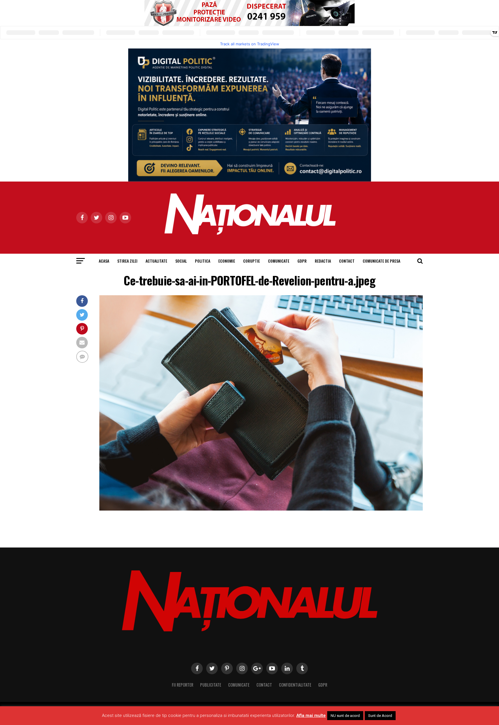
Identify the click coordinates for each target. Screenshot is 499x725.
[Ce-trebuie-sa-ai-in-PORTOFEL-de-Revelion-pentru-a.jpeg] (261, 509)
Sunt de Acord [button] (380, 715)
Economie (226, 261)
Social (181, 261)
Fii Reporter (182, 685)
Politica (202, 261)
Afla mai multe (311, 715)
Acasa (104, 261)
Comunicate (278, 261)
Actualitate (156, 261)
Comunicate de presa (381, 261)
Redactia (323, 261)
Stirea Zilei (127, 261)
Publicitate (210, 685)
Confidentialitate (295, 685)
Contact (347, 261)
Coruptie (251, 261)
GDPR (302, 261)
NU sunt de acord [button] (345, 715)
